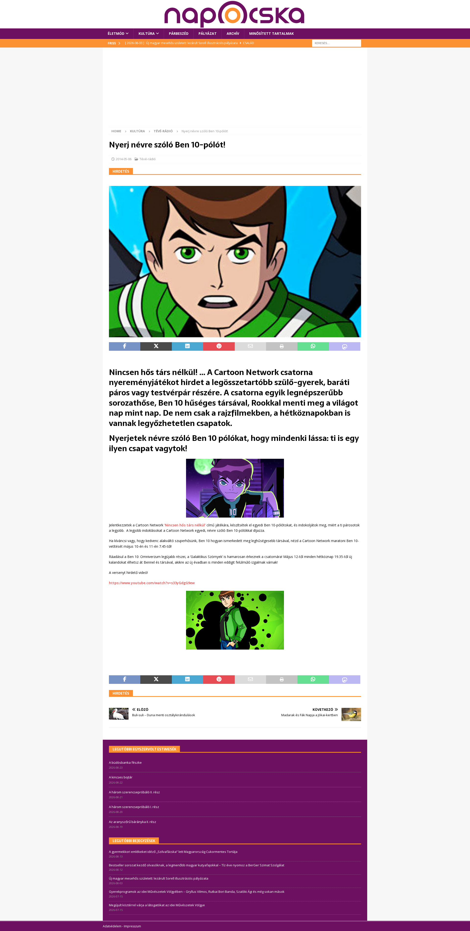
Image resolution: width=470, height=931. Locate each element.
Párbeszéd (178, 33)
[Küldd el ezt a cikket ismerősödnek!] (250, 346)
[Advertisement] (235, 90)
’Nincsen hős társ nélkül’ (185, 525)
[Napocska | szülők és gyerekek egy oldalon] (234, 14)
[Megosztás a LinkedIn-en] (187, 346)
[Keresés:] (336, 42)
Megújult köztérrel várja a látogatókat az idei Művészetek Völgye (157, 905)
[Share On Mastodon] (344, 346)
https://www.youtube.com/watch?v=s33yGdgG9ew (152, 582)
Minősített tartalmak (271, 33)
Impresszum (132, 926)
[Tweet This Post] (156, 346)
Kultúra (147, 33)
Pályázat (208, 33)
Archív (233, 33)
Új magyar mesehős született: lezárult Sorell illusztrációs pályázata (158, 878)
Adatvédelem (112, 926)
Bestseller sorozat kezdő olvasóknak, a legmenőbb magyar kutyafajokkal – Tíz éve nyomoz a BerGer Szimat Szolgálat (196, 865)
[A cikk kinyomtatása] (281, 346)
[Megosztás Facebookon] (124, 346)
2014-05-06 (123, 159)
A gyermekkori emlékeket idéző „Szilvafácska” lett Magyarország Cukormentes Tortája (173, 851)
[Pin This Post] (219, 346)
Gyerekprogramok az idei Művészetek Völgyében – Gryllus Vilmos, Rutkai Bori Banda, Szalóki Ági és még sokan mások (196, 891)
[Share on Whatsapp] (313, 346)
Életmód (116, 33)
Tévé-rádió (148, 159)
